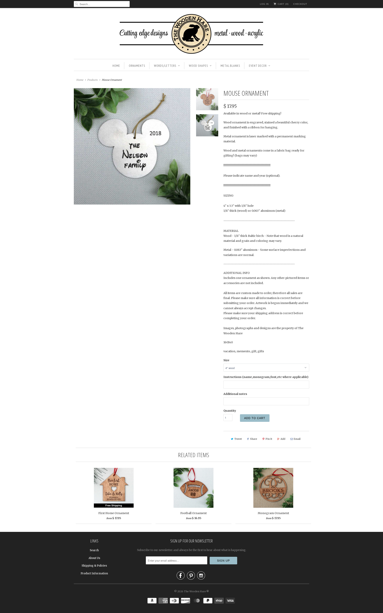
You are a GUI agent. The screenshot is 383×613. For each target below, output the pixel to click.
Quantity (229, 410)
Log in (264, 4)
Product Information (94, 573)
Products (92, 79)
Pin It (269, 438)
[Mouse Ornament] (132, 146)
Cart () (283, 4)
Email (297, 438)
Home (116, 66)
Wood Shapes (198, 66)
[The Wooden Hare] (191, 34)
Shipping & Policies (94, 565)
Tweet (238, 438)
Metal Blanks (230, 66)
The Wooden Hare (195, 591)
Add (282, 438)
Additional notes (235, 394)
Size (226, 360)
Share (253, 438)
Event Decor (258, 66)
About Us (94, 558)
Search (94, 550)
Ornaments (137, 66)
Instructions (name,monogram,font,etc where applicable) (265, 377)
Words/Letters (165, 66)
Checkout (300, 4)
